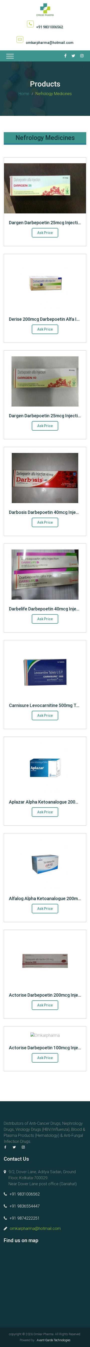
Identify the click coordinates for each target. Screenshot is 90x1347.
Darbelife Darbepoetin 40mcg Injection (48, 608)
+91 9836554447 (25, 1206)
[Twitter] (14, 1147)
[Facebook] (5, 1147)
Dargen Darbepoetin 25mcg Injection (46, 222)
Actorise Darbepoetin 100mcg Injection (48, 1047)
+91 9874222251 (25, 1218)
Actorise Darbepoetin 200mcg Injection (48, 995)
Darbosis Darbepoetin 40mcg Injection (47, 512)
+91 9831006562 (49, 27)
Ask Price (45, 233)
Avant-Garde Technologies (53, 1340)
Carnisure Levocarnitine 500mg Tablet (47, 705)
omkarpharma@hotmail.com (50, 43)
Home (23, 93)
